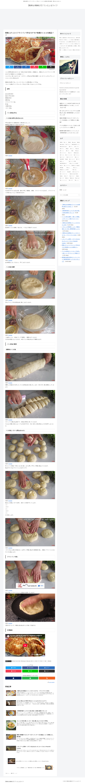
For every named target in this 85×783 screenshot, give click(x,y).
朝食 (50, 661)
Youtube (10, 155)
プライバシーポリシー (65, 83)
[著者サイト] (13, 678)
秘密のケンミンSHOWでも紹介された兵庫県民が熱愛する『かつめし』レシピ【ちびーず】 (70, 105)
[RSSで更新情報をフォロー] (47, 678)
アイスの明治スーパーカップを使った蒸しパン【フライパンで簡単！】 (70, 126)
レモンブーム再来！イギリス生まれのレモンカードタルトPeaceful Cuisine (71, 241)
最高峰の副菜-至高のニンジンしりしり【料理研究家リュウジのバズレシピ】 (69, 131)
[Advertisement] (42, 19)
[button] (79, 195)
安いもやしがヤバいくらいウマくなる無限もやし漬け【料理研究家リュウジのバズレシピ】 (70, 112)
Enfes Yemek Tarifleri (17, 661)
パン (46, 661)
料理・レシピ (9, 661)
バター (43, 661)
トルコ (34, 661)
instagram (24, 661)
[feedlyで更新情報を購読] (30, 678)
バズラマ (38, 661)
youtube (29, 661)
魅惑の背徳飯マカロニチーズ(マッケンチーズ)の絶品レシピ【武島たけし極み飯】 (69, 120)
